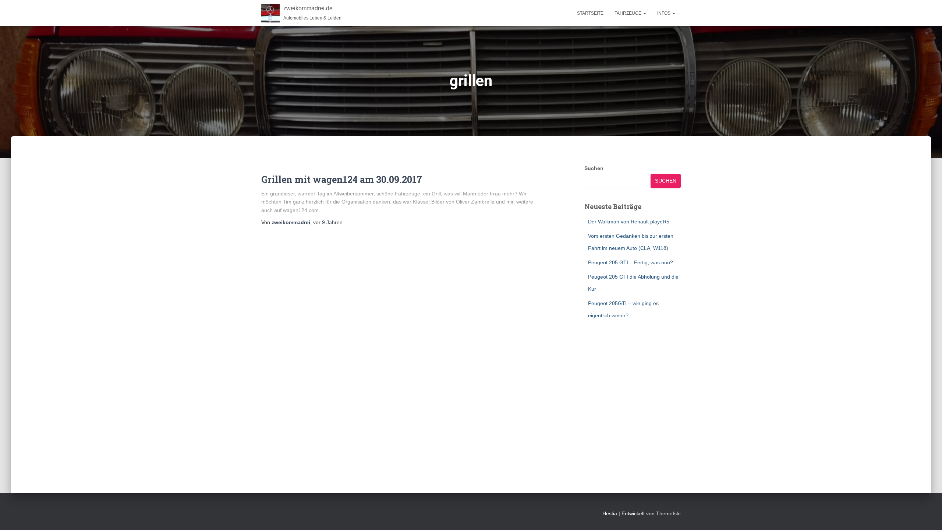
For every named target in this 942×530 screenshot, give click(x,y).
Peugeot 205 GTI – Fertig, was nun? (630, 262)
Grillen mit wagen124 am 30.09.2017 (341, 179)
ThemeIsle (668, 513)
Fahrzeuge (628, 13)
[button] (644, 13)
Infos (664, 13)
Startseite (590, 13)
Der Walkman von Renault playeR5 (628, 222)
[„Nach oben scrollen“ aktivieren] (927, 515)
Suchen (593, 168)
